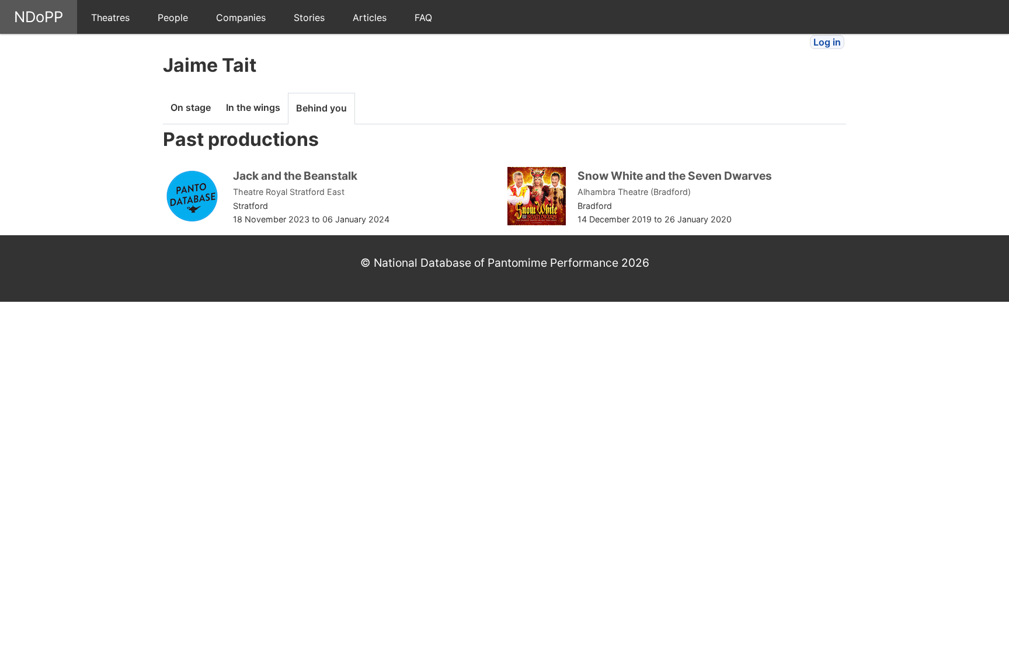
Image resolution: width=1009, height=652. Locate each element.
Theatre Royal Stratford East (289, 192)
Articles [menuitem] (370, 17)
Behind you (321, 108)
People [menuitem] (173, 17)
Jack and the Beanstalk (295, 176)
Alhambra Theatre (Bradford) (634, 192)
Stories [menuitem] (309, 17)
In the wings (253, 107)
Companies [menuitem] (241, 17)
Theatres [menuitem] (110, 17)
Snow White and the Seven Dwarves (674, 176)
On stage (191, 107)
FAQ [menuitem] (423, 17)
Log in (827, 42)
